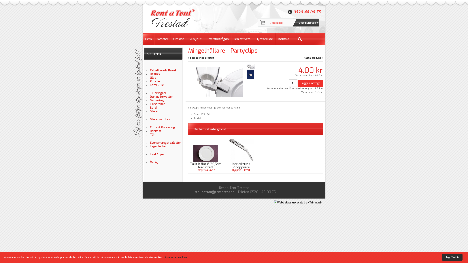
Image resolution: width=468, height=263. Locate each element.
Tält (153, 135)
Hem (148, 39)
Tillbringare (158, 93)
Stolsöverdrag (160, 119)
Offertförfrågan (218, 39)
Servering (157, 100)
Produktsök (299, 39)
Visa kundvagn (308, 23)
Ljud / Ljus (157, 154)
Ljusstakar (157, 104)
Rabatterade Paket (163, 70)
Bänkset (155, 131)
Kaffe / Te (157, 85)
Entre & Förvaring (162, 127)
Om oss (178, 39)
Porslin (155, 81)
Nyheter (162, 39)
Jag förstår (452, 257)
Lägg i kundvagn (310, 83)
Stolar (154, 111)
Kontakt (283, 39)
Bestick (155, 74)
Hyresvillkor (264, 39)
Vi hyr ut (195, 39)
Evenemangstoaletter (165, 143)
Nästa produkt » (313, 57)
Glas (153, 78)
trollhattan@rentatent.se (214, 192)
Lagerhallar (158, 146)
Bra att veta (242, 39)
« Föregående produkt (201, 57)
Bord (153, 108)
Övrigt (154, 162)
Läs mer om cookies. (175, 257)
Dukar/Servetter (161, 97)
